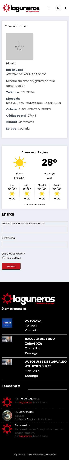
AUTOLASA (33, 321)
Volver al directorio (16, 26)
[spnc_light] (66, 8)
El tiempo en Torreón (34, 204)
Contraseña (8, 237)
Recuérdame (13, 257)
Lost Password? (13, 253)
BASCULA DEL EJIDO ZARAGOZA (40, 341)
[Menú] (48, 8)
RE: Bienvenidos (24, 412)
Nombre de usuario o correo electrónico (23, 223)
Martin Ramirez (28, 419)
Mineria (10, 63)
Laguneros (25, 402)
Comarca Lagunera (27, 398)
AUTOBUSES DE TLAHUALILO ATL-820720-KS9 (46, 363)
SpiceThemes (49, 454)
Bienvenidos (22, 425)
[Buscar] (58, 8)
